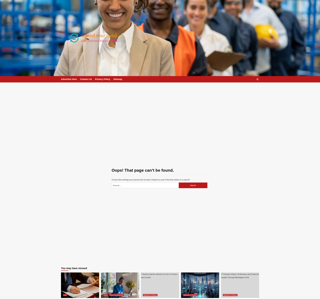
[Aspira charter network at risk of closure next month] (160, 285)
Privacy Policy (102, 79)
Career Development (116, 295)
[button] (257, 79)
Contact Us (86, 79)
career (106, 295)
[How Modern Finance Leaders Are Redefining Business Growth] (200, 285)
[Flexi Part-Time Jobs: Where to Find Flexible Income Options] (120, 285)
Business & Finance (150, 295)
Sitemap (117, 79)
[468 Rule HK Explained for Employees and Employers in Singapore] (80, 285)
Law (65, 295)
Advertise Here (69, 79)
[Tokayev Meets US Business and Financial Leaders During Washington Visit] (240, 285)
